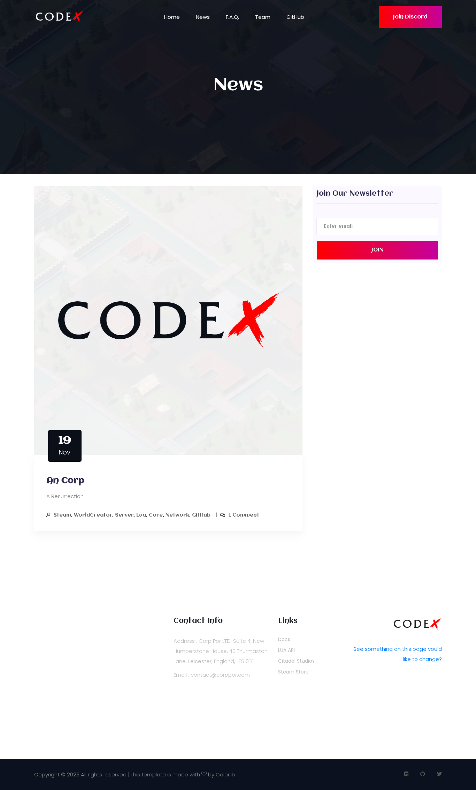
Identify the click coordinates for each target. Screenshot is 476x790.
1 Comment (244, 515)
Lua (141, 515)
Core (156, 515)
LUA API (286, 650)
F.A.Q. (232, 17)
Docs (284, 639)
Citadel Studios (296, 660)
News (203, 17)
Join (377, 250)
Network (177, 515)
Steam (62, 515)
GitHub (295, 17)
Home (172, 17)
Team (262, 17)
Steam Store (293, 671)
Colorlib (225, 774)
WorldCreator (93, 515)
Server (124, 515)
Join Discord (410, 17)
